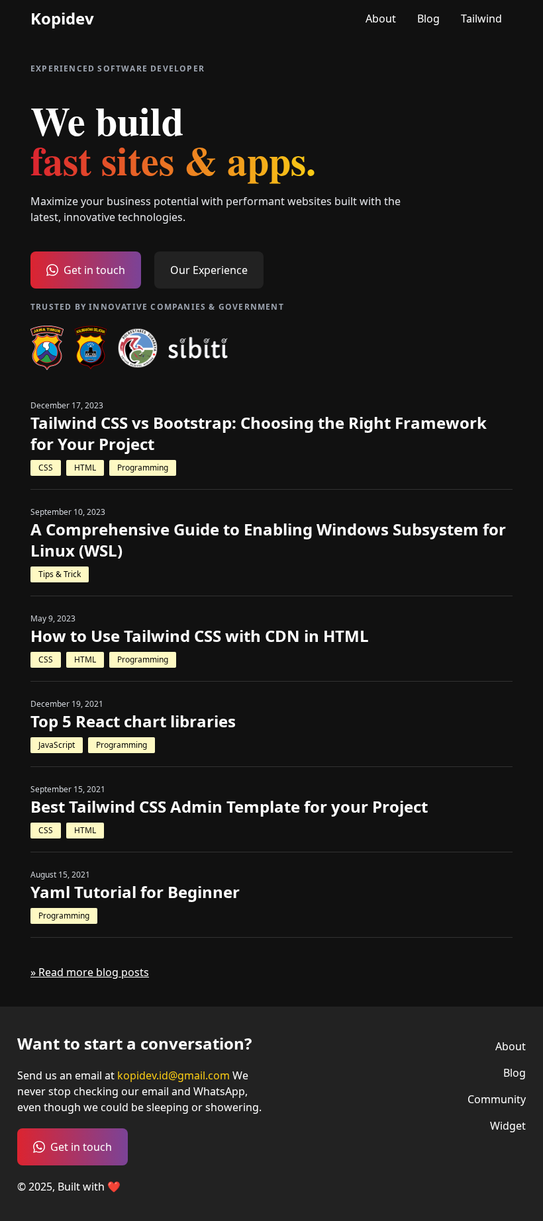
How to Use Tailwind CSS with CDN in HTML (199, 636)
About (381, 18)
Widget (508, 1125)
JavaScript (56, 744)
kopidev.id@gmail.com (173, 1075)
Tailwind (481, 18)
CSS (45, 467)
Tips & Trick (59, 574)
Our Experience (209, 270)
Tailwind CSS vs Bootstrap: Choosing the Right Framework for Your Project (258, 433)
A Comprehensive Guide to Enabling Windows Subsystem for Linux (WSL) (268, 540)
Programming (142, 467)
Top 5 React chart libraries (133, 721)
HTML (85, 467)
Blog (428, 18)
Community (497, 1099)
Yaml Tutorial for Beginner (135, 892)
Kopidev (62, 18)
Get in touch (94, 270)
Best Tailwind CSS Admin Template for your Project (229, 806)
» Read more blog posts (89, 972)
